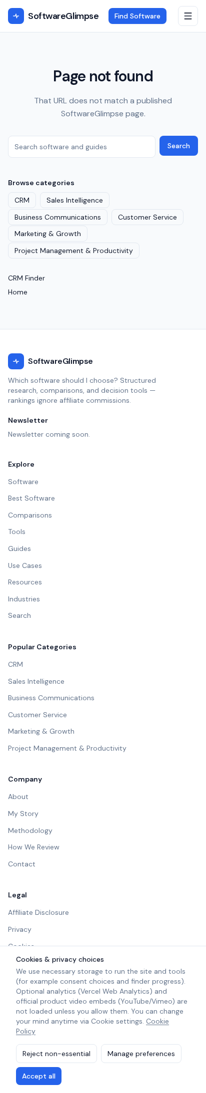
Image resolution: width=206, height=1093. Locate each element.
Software (23, 481)
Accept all (39, 1076)
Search (179, 145)
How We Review (34, 846)
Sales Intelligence (74, 200)
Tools (17, 531)
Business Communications (57, 217)
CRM (22, 200)
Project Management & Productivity (73, 250)
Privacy (20, 929)
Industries (24, 598)
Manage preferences (141, 1053)
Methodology (30, 830)
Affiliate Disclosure (38, 912)
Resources (25, 581)
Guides (19, 548)
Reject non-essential (56, 1053)
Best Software (31, 498)
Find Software (137, 15)
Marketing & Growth (47, 233)
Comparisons (30, 515)
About (18, 796)
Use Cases (25, 565)
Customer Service (147, 217)
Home (18, 291)
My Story (23, 813)
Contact (22, 863)
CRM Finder (26, 277)
